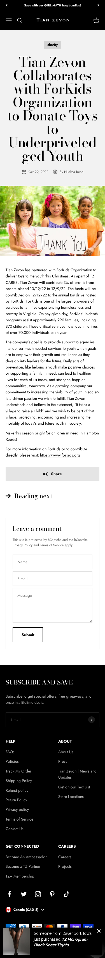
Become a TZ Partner (23, 866)
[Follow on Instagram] (38, 894)
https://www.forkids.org (60, 455)
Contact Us (15, 828)
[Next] (98, 5)
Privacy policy (17, 809)
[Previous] (7, 5)
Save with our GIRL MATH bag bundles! (52, 5)
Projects (65, 866)
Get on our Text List (74, 787)
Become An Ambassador (26, 857)
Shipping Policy (19, 780)
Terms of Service (52, 545)
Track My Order (18, 771)
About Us (65, 752)
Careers (64, 857)
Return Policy (16, 800)
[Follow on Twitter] (23, 894)
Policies (12, 761)
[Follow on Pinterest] (52, 894)
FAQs (10, 752)
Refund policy (17, 790)
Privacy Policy (22, 545)
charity (52, 44)
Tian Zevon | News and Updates (77, 774)
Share (56, 474)
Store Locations (71, 796)
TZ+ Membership (20, 876)
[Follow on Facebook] (9, 894)
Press (62, 761)
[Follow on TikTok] (66, 894)
